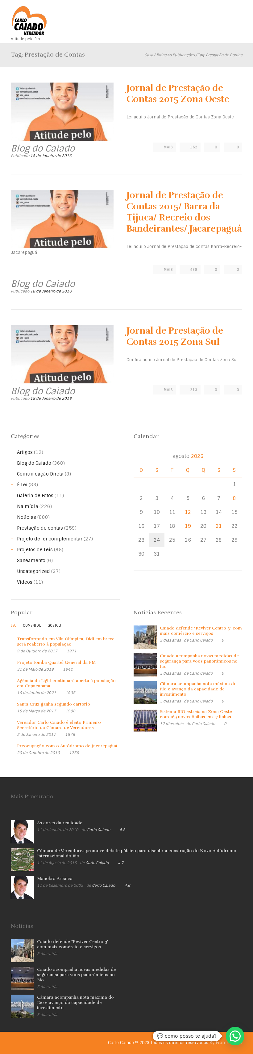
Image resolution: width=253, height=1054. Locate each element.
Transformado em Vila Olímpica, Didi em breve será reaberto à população (65, 641)
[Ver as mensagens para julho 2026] (140, 456)
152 (193, 147)
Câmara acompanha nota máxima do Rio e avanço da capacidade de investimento (198, 689)
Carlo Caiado (201, 640)
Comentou (32, 625)
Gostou (54, 625)
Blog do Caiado (34, 463)
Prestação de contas (40, 528)
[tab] (14, 627)
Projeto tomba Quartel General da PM (56, 662)
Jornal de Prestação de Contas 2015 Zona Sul (174, 336)
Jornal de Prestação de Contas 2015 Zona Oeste (177, 93)
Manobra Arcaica (55, 878)
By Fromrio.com (225, 1042)
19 (188, 526)
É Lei (22, 485)
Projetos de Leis (35, 550)
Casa (148, 55)
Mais (168, 147)
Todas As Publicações (175, 55)
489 (193, 269)
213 (193, 390)
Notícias (26, 517)
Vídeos (24, 582)
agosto (187, 456)
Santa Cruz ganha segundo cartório (53, 704)
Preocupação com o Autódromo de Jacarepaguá (67, 746)
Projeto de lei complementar (49, 539)
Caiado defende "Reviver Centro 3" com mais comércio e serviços (201, 630)
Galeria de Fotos (35, 496)
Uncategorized (33, 571)
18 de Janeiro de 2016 (51, 155)
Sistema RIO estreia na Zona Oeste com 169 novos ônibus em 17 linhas (196, 714)
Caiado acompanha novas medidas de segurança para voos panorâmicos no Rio (199, 661)
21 (219, 526)
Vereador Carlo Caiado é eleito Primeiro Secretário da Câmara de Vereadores (59, 725)
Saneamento (31, 560)
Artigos (25, 452)
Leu (14, 625)
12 (188, 512)
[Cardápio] (237, 14)
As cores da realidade (59, 823)
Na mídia (27, 506)
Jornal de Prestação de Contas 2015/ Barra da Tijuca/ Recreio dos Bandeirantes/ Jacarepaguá (184, 212)
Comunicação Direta (40, 474)
